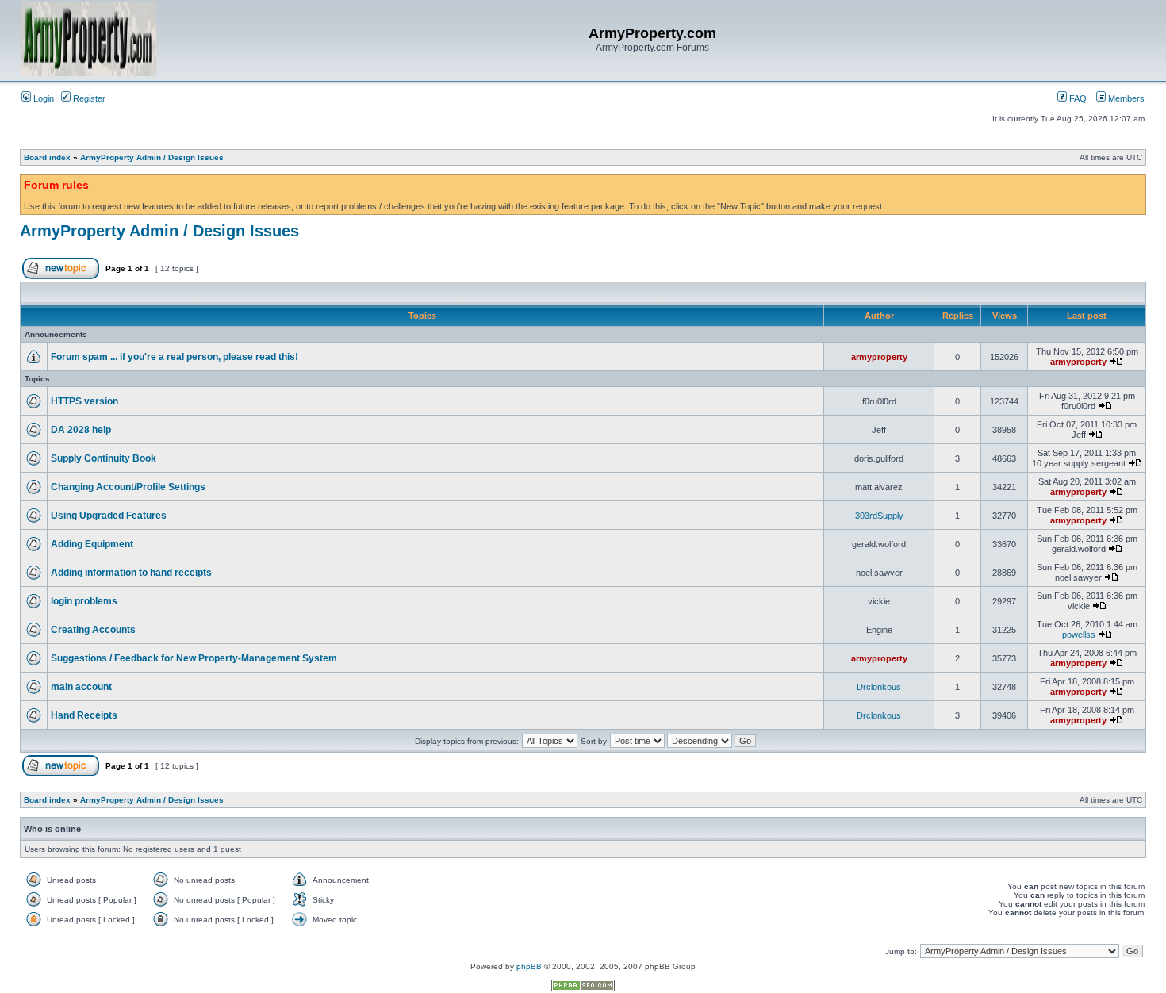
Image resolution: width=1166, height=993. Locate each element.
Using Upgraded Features (109, 515)
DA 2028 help (81, 429)
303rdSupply (879, 515)
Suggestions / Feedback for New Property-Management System (194, 658)
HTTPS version (84, 401)
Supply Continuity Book (103, 458)
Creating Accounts (93, 629)
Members (1125, 98)
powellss (1078, 634)
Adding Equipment (92, 544)
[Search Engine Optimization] (583, 988)
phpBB (529, 966)
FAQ (1077, 98)
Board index (47, 157)
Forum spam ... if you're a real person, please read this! (174, 356)
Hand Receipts (84, 715)
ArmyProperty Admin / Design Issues (152, 157)
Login (42, 98)
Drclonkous (879, 687)
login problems (84, 601)
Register (88, 98)
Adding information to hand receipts (131, 572)
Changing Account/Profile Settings (128, 487)
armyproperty (879, 357)
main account (81, 686)
